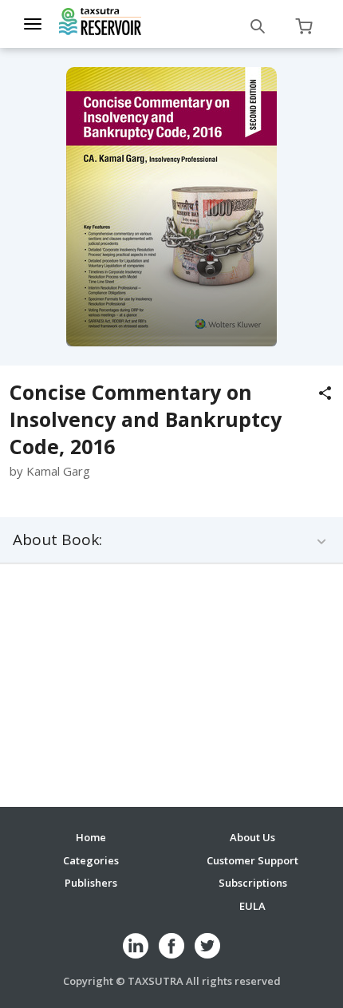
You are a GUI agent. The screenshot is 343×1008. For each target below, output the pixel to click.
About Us (252, 837)
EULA (252, 906)
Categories (91, 860)
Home (91, 837)
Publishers (91, 883)
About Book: (57, 540)
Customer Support (252, 860)
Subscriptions (253, 883)
